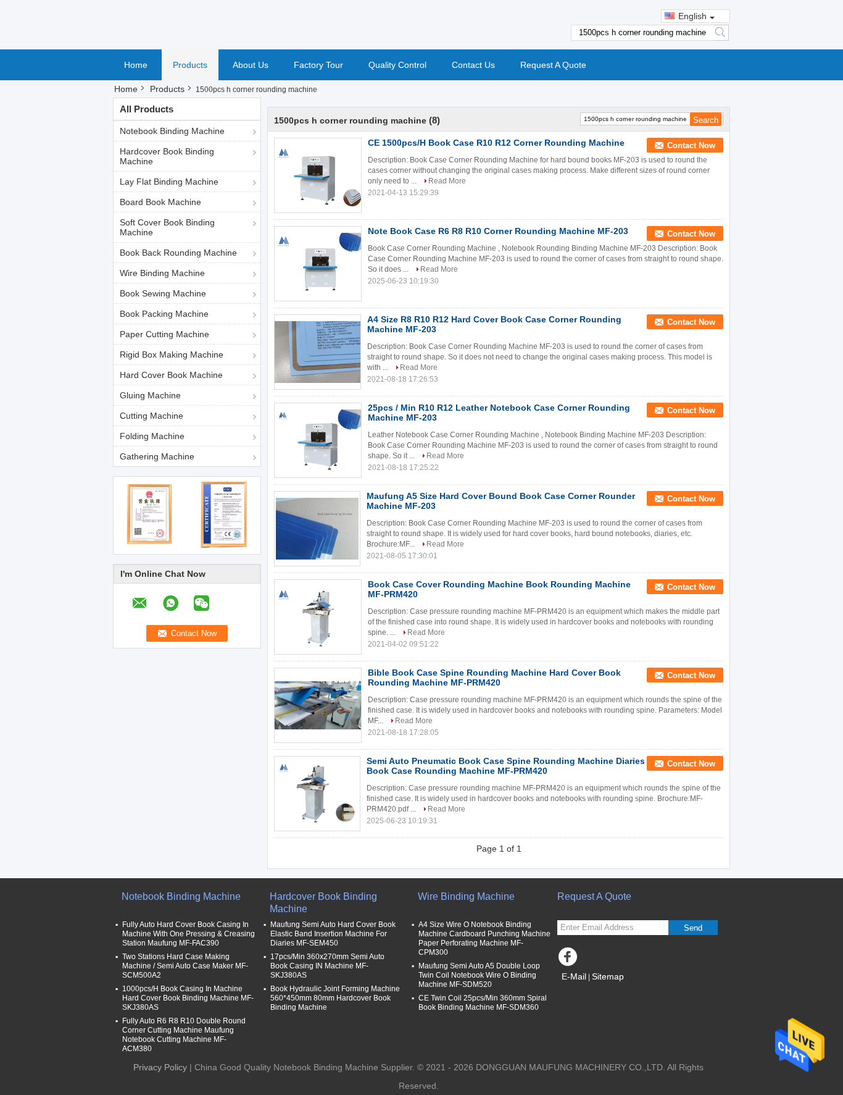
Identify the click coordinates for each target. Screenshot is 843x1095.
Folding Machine (152, 436)
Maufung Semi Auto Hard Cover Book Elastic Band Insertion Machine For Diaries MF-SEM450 (333, 933)
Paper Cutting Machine (164, 334)
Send (693, 928)
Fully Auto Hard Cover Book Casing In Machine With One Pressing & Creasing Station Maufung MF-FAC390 (188, 933)
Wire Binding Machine (162, 273)
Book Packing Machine (164, 314)
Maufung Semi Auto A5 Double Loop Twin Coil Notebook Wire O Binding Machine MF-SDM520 (479, 975)
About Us (250, 65)
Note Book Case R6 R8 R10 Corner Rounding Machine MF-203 (498, 231)
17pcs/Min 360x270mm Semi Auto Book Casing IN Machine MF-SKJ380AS (327, 966)
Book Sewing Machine (163, 293)
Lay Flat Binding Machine (169, 182)
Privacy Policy (160, 1067)
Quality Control (397, 65)
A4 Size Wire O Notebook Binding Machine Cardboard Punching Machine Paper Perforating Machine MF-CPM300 (484, 938)
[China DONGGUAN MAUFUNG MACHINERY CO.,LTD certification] (150, 514)
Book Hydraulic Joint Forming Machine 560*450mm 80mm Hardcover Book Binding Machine (335, 998)
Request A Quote (553, 65)
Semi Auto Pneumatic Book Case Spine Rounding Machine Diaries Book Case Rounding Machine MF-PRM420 (506, 766)
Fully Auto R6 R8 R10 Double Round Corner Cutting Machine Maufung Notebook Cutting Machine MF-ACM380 (184, 1035)
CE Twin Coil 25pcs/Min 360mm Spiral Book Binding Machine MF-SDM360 (482, 1003)
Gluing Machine (150, 395)
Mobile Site (587, 992)
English (692, 16)
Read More (447, 181)
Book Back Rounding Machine (178, 253)
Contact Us (473, 65)
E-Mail (574, 976)
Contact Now (691, 145)
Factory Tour (318, 65)
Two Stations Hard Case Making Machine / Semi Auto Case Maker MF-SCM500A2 (185, 966)
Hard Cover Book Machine (171, 375)
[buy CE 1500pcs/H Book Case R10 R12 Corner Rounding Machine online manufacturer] (318, 175)
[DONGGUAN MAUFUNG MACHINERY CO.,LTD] (421, 24)
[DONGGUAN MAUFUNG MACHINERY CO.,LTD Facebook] (569, 959)
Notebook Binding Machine (172, 131)
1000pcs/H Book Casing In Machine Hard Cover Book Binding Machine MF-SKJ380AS (188, 998)
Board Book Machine (160, 202)
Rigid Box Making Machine (171, 354)
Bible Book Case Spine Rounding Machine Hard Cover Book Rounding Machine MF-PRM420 (494, 677)
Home (135, 65)
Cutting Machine (151, 416)
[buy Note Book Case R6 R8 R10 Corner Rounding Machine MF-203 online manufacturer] (318, 263)
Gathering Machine (157, 456)
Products (190, 65)
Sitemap (608, 976)
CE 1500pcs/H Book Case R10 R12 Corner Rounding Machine (496, 143)
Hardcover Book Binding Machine (167, 156)
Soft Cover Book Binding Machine (167, 227)
